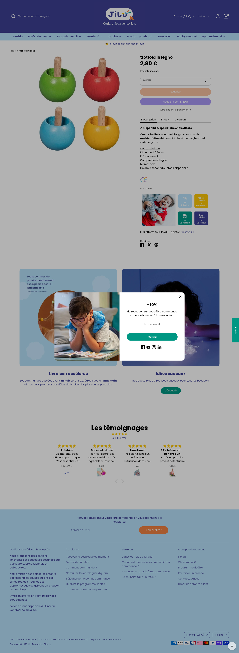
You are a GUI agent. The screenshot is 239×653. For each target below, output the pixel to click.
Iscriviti (152, 337)
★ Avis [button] (235, 330)
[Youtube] (148, 347)
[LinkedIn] (159, 347)
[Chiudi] (180, 296)
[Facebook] (143, 347)
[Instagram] (154, 347)
